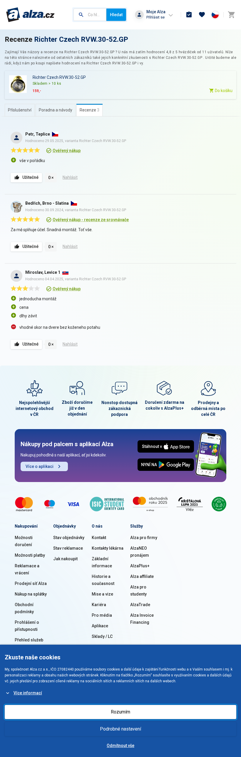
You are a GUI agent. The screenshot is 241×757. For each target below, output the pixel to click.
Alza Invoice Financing (142, 619)
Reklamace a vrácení (27, 569)
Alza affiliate (142, 576)
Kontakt (99, 537)
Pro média (102, 615)
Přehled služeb (29, 640)
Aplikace (100, 625)
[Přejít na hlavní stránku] (30, 14)
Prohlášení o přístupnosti (27, 626)
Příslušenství (19, 110)
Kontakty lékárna (107, 548)
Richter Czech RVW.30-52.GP (81, 39)
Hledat (116, 14)
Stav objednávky (68, 537)
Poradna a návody (55, 110)
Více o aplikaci (39, 466)
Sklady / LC (102, 636)
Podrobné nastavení (120, 729)
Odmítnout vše (120, 745)
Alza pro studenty (138, 590)
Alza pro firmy (143, 537)
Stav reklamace (68, 548)
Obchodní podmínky (24, 608)
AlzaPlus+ (140, 565)
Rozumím (120, 712)
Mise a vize (102, 594)
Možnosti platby (30, 555)
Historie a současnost (103, 580)
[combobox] (89, 15)
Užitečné (30, 177)
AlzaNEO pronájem (139, 552)
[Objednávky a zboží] (189, 14)
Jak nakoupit (65, 558)
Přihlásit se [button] (155, 17)
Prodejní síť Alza (31, 583)
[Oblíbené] (201, 14)
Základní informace (102, 562)
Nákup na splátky (31, 594)
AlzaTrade (140, 604)
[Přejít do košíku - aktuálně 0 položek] (231, 14)
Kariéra (99, 604)
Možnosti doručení (24, 541)
